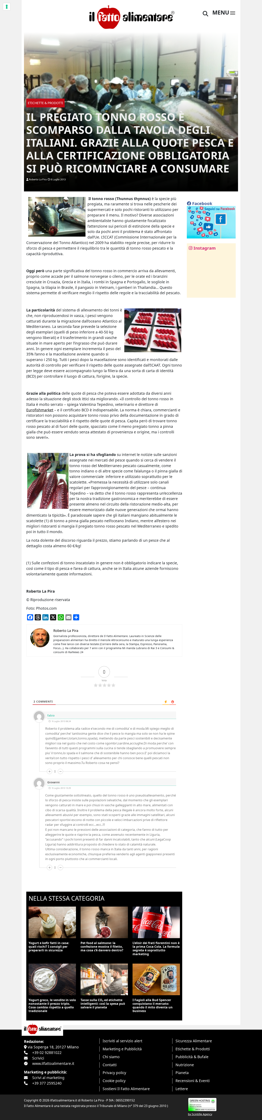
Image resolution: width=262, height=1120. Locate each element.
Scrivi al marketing (48, 1077)
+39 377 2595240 (47, 1083)
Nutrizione (184, 1064)
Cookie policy (114, 1080)
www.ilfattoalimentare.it (53, 1063)
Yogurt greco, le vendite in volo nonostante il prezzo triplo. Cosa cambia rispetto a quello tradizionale (52, 1005)
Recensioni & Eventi (192, 1080)
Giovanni (53, 782)
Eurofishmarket (39, 410)
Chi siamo (111, 1056)
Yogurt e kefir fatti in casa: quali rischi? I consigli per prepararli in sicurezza (49, 946)
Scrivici (38, 1058)
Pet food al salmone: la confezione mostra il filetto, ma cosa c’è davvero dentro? (102, 946)
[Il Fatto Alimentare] (131, 16)
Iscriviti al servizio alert (122, 1040)
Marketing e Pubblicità (122, 1048)
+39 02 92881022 (47, 1052)
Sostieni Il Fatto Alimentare (126, 1088)
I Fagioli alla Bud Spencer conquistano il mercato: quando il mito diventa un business (153, 1005)
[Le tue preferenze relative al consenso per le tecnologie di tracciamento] (6, 6)
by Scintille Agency (200, 1114)
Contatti (110, 1064)
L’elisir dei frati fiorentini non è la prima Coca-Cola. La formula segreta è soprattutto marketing (156, 948)
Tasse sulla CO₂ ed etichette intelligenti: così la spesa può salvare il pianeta (103, 1003)
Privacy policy (114, 1072)
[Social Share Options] (192, 293)
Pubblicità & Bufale (191, 1056)
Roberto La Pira (38, 179)
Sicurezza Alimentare (193, 1040)
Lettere (181, 1088)
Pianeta (182, 1072)
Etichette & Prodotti (192, 1048)
